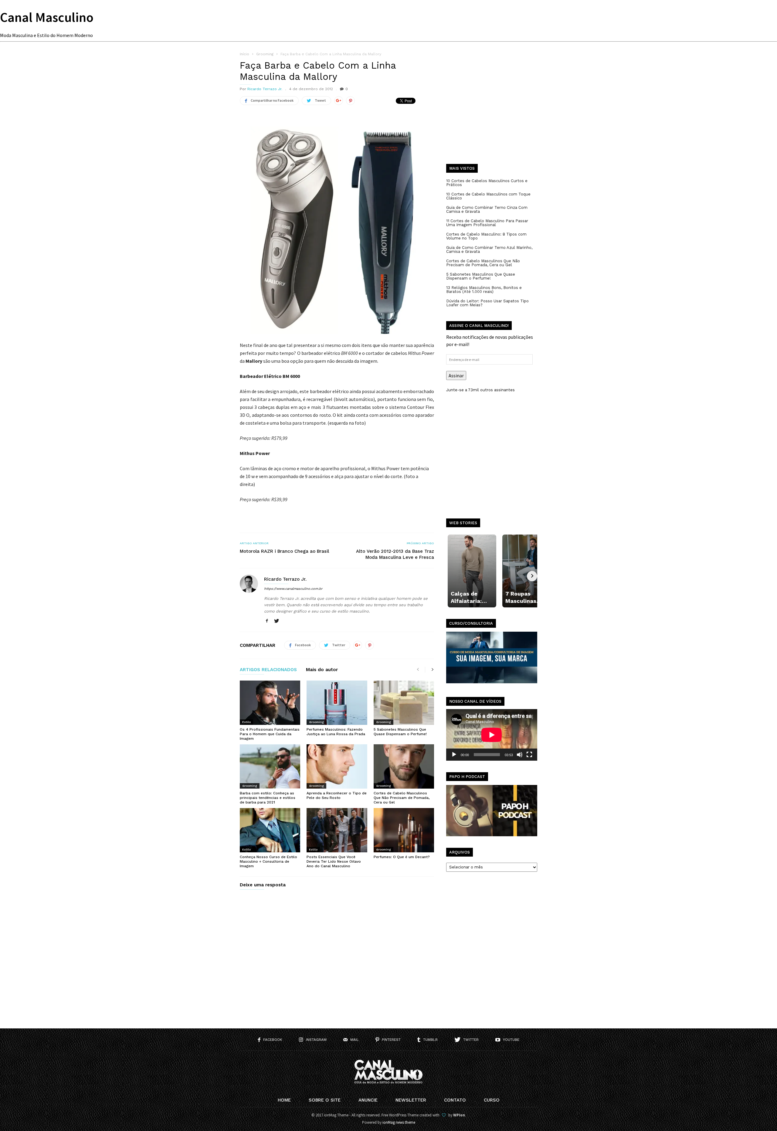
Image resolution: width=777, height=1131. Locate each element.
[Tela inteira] (529, 755)
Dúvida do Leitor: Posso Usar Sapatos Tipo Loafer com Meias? (487, 303)
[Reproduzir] (454, 755)
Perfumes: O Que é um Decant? (402, 857)
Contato (455, 1100)
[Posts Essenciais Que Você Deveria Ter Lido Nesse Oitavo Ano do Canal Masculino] (337, 830)
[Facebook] (267, 621)
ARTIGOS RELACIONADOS (268, 669)
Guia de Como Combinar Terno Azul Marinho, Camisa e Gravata (489, 249)
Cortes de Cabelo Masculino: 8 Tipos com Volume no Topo (486, 236)
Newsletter (410, 1100)
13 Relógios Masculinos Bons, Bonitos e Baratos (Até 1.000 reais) (484, 289)
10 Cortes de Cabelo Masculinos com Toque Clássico (488, 196)
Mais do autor (322, 669)
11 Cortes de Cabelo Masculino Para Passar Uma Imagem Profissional (487, 223)
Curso (492, 1100)
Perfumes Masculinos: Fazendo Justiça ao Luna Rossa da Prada (336, 731)
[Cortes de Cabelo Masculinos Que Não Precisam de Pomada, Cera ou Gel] (404, 766)
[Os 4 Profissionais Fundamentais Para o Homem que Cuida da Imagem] (270, 703)
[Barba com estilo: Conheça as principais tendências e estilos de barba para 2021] (270, 766)
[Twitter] (276, 621)
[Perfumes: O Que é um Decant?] (404, 830)
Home (284, 1100)
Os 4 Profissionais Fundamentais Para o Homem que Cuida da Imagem (270, 734)
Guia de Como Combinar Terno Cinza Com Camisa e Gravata (487, 209)
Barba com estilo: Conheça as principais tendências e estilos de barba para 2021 (267, 797)
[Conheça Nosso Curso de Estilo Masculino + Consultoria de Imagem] (270, 830)
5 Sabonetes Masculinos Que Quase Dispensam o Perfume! (400, 731)
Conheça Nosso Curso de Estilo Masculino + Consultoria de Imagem (268, 861)
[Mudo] (520, 755)
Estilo (246, 722)
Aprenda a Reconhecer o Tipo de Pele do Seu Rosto (337, 795)
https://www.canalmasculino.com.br (293, 589)
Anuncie (368, 1100)
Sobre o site (325, 1100)
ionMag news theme (398, 1122)
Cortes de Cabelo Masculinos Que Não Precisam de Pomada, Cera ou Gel (401, 797)
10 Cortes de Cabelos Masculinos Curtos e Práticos (487, 182)
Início (244, 54)
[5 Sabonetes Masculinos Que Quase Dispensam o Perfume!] (404, 703)
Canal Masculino (46, 17)
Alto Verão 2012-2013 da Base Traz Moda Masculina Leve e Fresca (395, 554)
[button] (336, 230)
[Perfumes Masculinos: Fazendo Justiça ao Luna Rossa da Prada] (337, 703)
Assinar (456, 375)
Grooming (316, 722)
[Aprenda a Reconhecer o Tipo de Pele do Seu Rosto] (337, 766)
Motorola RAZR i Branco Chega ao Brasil (284, 551)
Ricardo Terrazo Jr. (264, 89)
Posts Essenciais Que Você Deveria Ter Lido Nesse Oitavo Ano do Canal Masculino (334, 861)
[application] (491, 735)
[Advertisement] (491, 112)
